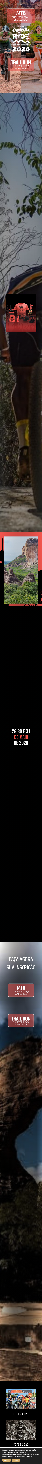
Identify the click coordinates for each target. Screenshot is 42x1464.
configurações (27, 1456)
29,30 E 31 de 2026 (21, 737)
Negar (16, 1460)
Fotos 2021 (21, 1414)
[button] (21, 5)
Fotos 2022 (21, 1445)
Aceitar (6, 1460)
